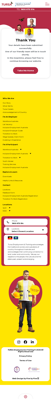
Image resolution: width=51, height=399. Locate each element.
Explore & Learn (10, 172)
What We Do (8, 106)
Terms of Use (25, 361)
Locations (6, 190)
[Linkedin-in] (32, 342)
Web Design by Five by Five (24, 378)
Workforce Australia (10, 121)
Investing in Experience (12, 140)
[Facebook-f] (25, 342)
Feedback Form (9, 193)
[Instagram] (18, 342)
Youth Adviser (8, 161)
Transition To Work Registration (15, 199)
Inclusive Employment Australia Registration (20, 196)
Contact (6, 185)
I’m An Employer (10, 117)
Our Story (7, 103)
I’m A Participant (10, 145)
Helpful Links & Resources (12, 180)
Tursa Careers (8, 109)
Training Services (9, 164)
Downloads (7, 176)
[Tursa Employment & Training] (7, 5)
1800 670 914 (26, 9)
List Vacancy (7, 124)
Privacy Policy (25, 356)
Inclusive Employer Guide (13, 131)
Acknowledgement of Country (15, 112)
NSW (5, 211)
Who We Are (8, 98)
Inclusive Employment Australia (15, 127)
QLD (5, 208)
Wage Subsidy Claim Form (13, 137)
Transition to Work (10, 134)
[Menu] (47, 4)
